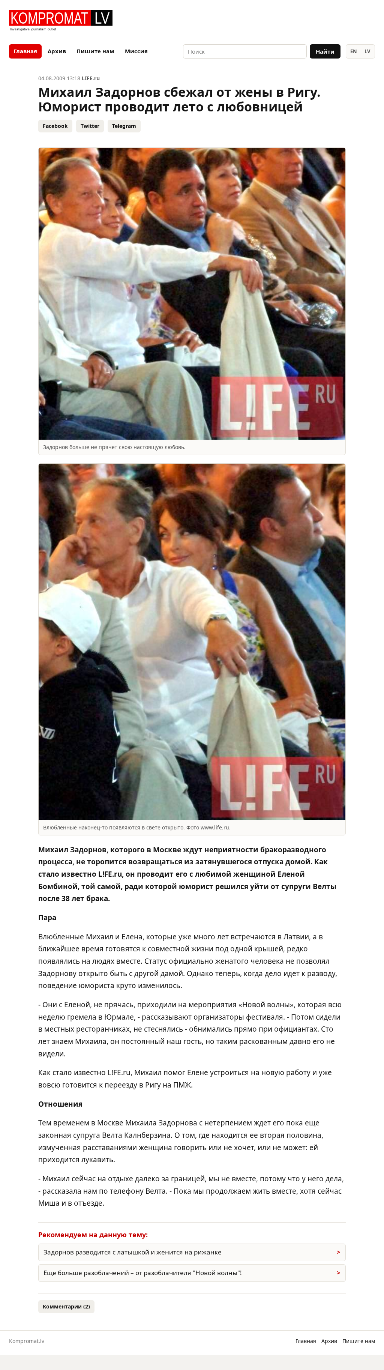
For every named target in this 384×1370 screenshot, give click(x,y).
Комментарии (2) (66, 1306)
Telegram (124, 125)
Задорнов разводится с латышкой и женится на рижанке (133, 1252)
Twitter (90, 125)
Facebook (55, 125)
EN (353, 51)
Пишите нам (95, 51)
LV (367, 51)
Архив (57, 51)
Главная (25, 51)
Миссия (136, 51)
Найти (325, 51)
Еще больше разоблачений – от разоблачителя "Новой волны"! (143, 1272)
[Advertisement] (287, 21)
